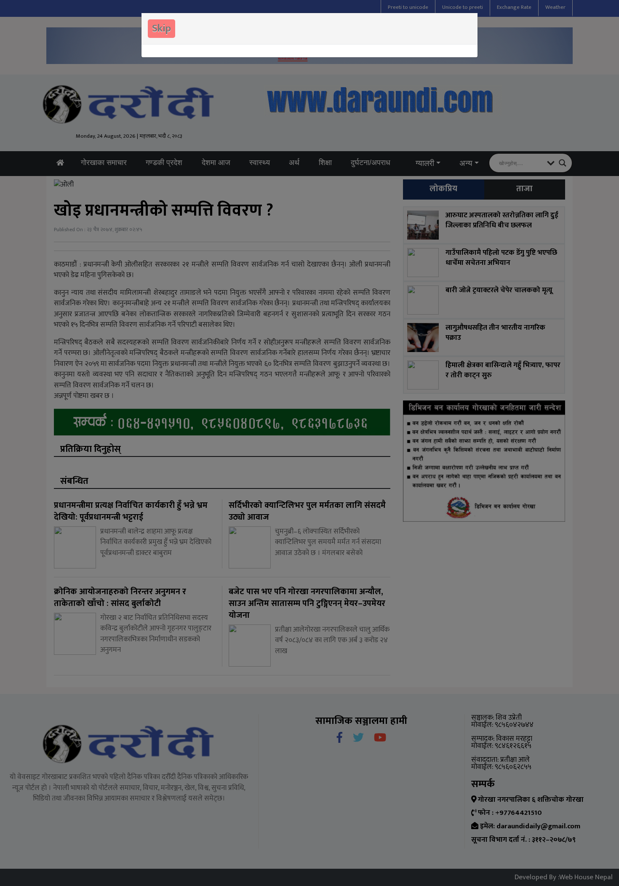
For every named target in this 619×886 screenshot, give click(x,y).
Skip (161, 28)
